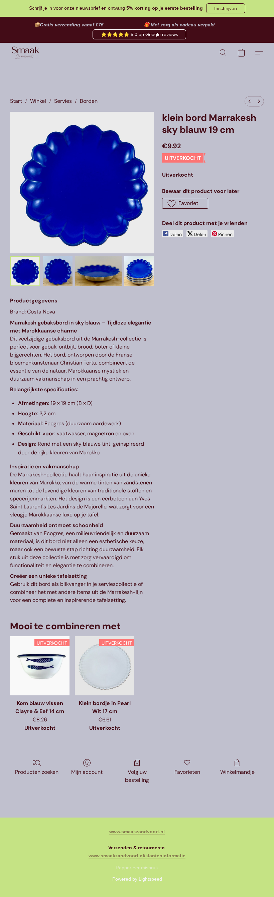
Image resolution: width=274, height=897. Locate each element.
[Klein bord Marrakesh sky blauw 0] (25, 271)
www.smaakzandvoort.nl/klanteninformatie (137, 855)
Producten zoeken (36, 771)
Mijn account (87, 771)
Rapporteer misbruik (137, 867)
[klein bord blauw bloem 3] (139, 271)
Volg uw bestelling (137, 775)
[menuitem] (249, 101)
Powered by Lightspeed (137, 879)
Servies (63, 100)
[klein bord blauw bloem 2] (98, 271)
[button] (225, 8)
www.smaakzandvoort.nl (137, 831)
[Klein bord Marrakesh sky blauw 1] (58, 271)
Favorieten (187, 771)
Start (16, 100)
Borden (89, 100)
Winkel (38, 100)
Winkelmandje (237, 771)
